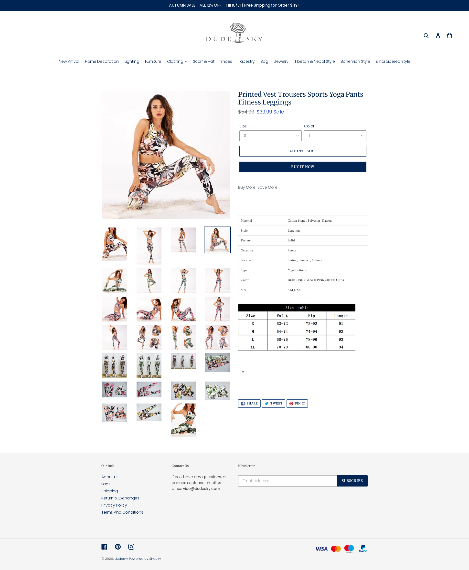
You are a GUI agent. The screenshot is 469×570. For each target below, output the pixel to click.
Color (309, 126)
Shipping (109, 491)
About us (109, 477)
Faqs (105, 484)
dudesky (121, 558)
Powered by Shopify (145, 558)
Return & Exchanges (120, 498)
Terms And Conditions (122, 512)
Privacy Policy (114, 505)
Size (243, 126)
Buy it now (302, 167)
